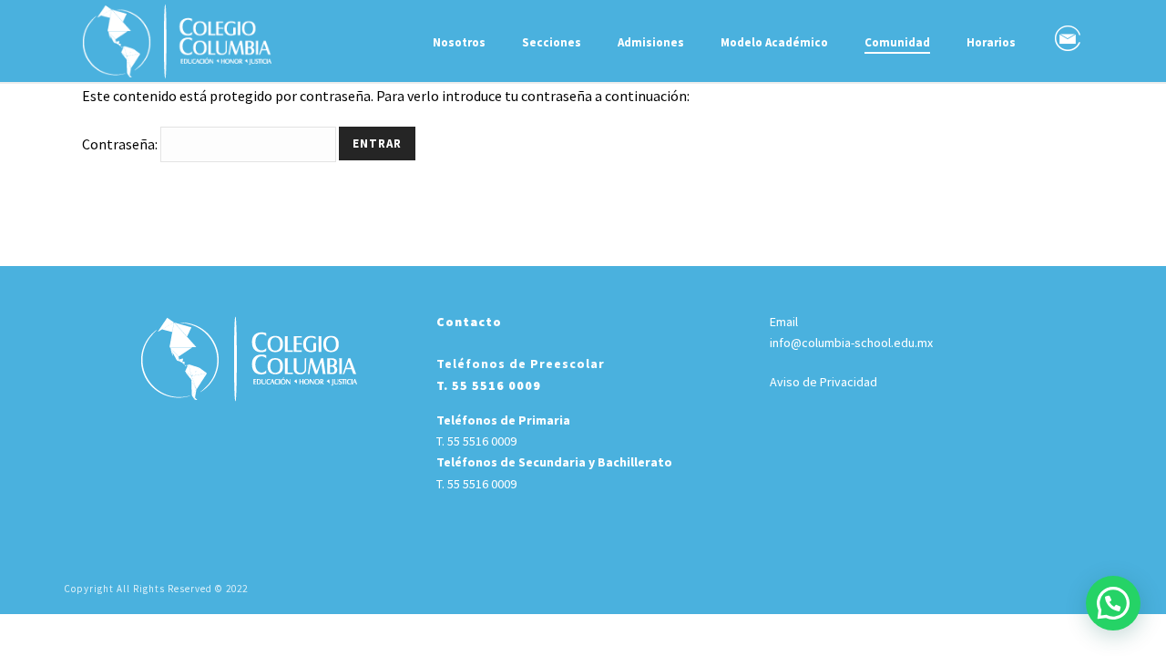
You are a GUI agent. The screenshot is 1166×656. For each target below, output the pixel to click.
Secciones (551, 42)
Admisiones (651, 42)
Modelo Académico (774, 42)
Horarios (991, 42)
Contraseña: (121, 144)
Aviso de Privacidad (823, 382)
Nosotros (459, 42)
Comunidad (897, 42)
